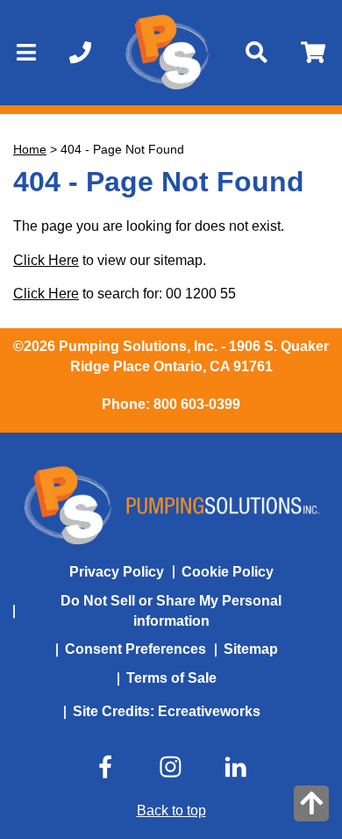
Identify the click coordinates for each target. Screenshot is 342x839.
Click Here (46, 260)
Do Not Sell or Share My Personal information (171, 610)
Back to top (171, 810)
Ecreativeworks (209, 711)
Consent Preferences (135, 649)
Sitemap (251, 649)
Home (29, 149)
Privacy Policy (116, 571)
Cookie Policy (228, 571)
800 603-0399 (196, 404)
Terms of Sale (171, 677)
